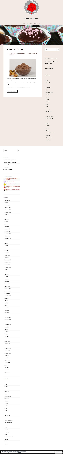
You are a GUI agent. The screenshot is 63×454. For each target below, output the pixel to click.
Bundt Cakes (48, 87)
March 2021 (7, 252)
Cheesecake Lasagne (49, 63)
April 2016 (7, 367)
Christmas (48, 97)
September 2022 (8, 212)
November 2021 (8, 233)
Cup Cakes (48, 101)
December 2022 (8, 207)
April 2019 (7, 307)
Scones (47, 130)
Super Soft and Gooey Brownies (51, 58)
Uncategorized (48, 137)
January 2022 (7, 228)
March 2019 (7, 310)
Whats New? (48, 140)
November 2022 (8, 209)
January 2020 (7, 286)
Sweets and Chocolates (50, 132)
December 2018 (8, 317)
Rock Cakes (48, 125)
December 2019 (8, 288)
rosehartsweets (21, 53)
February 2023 (7, 205)
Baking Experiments (49, 77)
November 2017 (8, 348)
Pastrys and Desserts (50, 116)
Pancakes (47, 113)
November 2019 (8, 291)
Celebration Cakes (49, 92)
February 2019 (7, 312)
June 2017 (6, 357)
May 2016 (6, 365)
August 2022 (7, 214)
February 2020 (7, 283)
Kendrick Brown (9, 178)
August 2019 (7, 298)
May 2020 (6, 276)
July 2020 (6, 271)
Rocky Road (48, 128)
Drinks (47, 104)
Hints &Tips (48, 109)
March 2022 (7, 226)
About (35, 23)
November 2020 (8, 262)
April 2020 (7, 279)
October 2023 (7, 200)
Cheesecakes (48, 94)
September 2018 (8, 324)
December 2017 (8, 346)
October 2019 (7, 293)
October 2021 (7, 236)
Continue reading (11, 91)
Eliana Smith (8, 189)
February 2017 (7, 360)
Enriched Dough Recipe (14, 183)
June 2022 (6, 219)
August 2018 (7, 326)
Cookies (47, 99)
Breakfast (48, 82)
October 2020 (7, 264)
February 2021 (7, 255)
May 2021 (6, 248)
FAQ (39, 23)
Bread (47, 80)
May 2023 (6, 202)
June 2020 (6, 274)
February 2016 (7, 372)
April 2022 (7, 224)
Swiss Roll (48, 135)
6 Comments (11, 54)
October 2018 (7, 322)
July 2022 (6, 216)
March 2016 (7, 369)
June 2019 (6, 303)
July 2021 (6, 243)
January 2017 (7, 362)
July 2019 (6, 300)
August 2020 (7, 269)
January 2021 (7, 257)
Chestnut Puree (15, 49)
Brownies (47, 85)
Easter (47, 106)
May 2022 (6, 221)
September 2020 (8, 267)
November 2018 (8, 319)
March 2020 (7, 281)
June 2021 (6, 245)
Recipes (35, 53)
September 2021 (8, 238)
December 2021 (8, 231)
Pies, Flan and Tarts (49, 118)
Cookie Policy (19, 452)
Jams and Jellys (31, 53)
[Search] (58, 49)
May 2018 (6, 334)
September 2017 (8, 353)
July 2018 (6, 329)
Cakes (47, 89)
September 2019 (8, 295)
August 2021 (7, 240)
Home (24, 23)
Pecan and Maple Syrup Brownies (51, 61)
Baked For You (29, 23)
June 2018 (6, 331)
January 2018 (7, 343)
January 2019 (7, 314)
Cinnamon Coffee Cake (49, 68)
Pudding (47, 120)
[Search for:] (52, 49)
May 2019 (6, 305)
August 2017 (7, 355)
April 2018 (7, 336)
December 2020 (8, 259)
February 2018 (7, 341)
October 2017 (7, 350)
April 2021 (7, 250)
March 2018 (7, 338)
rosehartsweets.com (31, 18)
